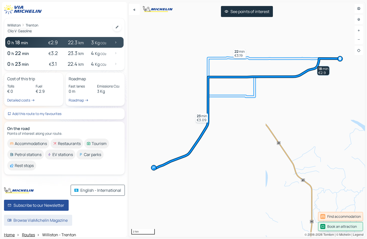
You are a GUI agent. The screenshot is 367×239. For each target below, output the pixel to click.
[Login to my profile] (359, 8)
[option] (28, 143)
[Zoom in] (359, 30)
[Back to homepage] (24, 9)
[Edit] (117, 27)
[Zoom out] (359, 39)
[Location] (359, 50)
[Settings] (359, 19)
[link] (340, 216)
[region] (247, 119)
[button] (323, 70)
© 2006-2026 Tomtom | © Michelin (328, 234)
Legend (358, 234)
